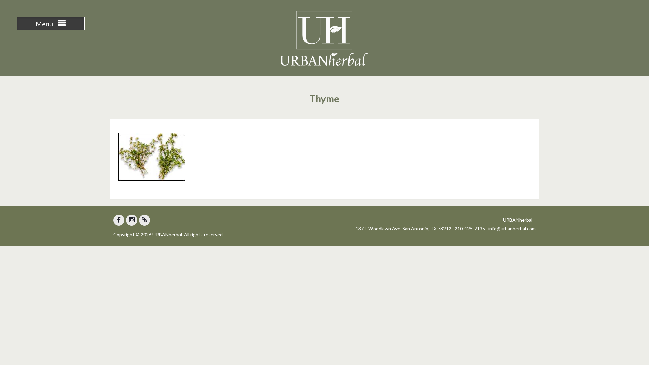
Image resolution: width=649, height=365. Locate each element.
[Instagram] (131, 220)
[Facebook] (118, 220)
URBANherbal (517, 220)
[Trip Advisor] (144, 220)
